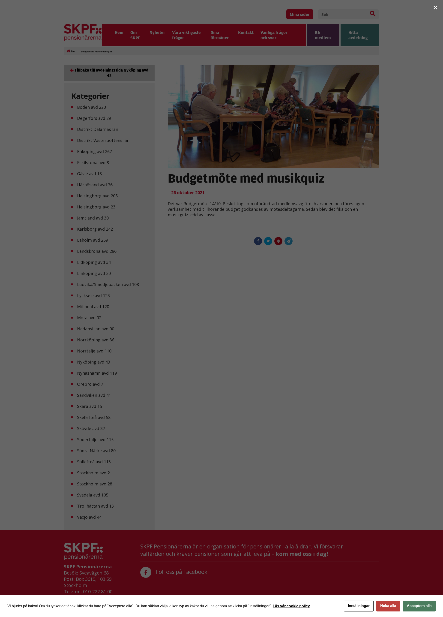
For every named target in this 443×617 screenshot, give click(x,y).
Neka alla (388, 606)
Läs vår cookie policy (291, 606)
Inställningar (359, 606)
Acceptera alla (419, 606)
